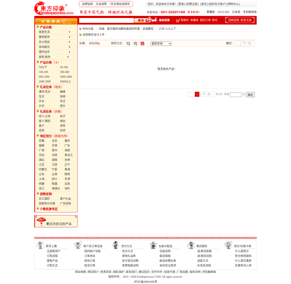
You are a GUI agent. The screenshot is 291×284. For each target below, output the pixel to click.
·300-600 (64, 72)
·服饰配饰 (53, 37)
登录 (181, 4)
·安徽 (41, 140)
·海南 (67, 150)
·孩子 (62, 116)
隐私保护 (118, 272)
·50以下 (42, 67)
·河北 (41, 155)
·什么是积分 (241, 251)
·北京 (54, 140)
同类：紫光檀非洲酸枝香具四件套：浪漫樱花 (126, 28)
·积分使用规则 (242, 256)
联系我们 (131, 272)
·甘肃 (54, 145)
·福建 (41, 145)
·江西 (54, 164)
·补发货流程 (203, 265)
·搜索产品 (52, 260)
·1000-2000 (65, 76)
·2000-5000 (44, 81)
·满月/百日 (44, 91)
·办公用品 (53, 42)
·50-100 (63, 67)
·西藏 (41, 183)
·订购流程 (52, 256)
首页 (204, 4)
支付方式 (126, 246)
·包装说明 (165, 251)
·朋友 (62, 121)
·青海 (67, 169)
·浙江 (41, 188)
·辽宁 (67, 164)
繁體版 (211, 12)
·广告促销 (65, 203)
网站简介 (93, 272)
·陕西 (67, 174)
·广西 (41, 150)
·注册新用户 (53, 251)
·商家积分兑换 (46, 203)
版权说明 (195, 272)
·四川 (54, 179)
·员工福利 (44, 198)
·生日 (41, 96)
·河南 (54, 155)
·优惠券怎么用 (242, 265)
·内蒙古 (42, 169)
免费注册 (191, 4)
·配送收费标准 (167, 260)
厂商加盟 (182, 272)
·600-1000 (43, 76)
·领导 (62, 125)
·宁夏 (54, 169)
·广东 (67, 145)
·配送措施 (165, 256)
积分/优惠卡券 (242, 246)
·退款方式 (202, 260)
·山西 (54, 174)
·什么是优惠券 (242, 260)
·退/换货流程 (204, 256)
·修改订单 (89, 260)
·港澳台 (55, 188)
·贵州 (54, 150)
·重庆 (67, 140)
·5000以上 (65, 81)
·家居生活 (53, 32)
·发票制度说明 (129, 265)
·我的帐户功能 (92, 251)
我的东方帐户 (217, 4)
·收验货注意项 (167, 265)
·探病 (62, 96)
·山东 (41, 174)
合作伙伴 (156, 272)
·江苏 (41, 164)
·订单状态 (89, 256)
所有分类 (88, 28)
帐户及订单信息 (93, 246)
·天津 (67, 179)
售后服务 (201, 246)
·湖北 (41, 160)
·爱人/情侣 (44, 121)
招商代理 (169, 272)
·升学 (41, 106)
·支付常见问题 (129, 260)
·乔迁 (62, 101)
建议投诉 (144, 272)
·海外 (67, 188)
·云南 (67, 183)
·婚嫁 (62, 91)
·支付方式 (127, 251)
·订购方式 (52, 265)
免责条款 (105, 272)
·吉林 (67, 160)
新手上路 (51, 246)
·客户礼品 (65, 198)
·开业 (41, 101)
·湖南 (54, 160)
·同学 (62, 130)
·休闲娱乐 (53, 47)
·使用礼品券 (128, 256)
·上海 (41, 179)
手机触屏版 (250, 12)
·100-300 (43, 72)
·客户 (41, 125)
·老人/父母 (44, 116)
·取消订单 (89, 265)
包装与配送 (165, 246)
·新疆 (54, 183)
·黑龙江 (68, 155)
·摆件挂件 (53, 52)
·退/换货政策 (204, 251)
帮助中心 (233, 4)
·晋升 (62, 106)
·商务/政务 (53, 57)
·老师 (41, 130)
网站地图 (80, 272)
